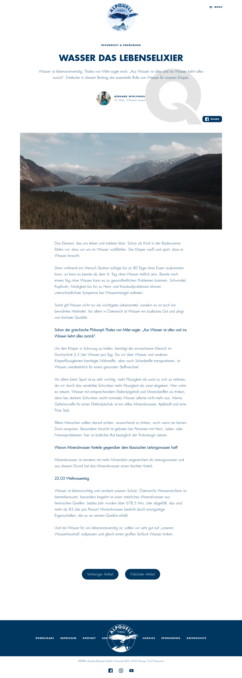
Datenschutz (196, 638)
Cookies (149, 638)
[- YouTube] (131, 671)
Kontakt (89, 638)
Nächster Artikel (142, 574)
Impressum (68, 638)
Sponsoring (171, 638)
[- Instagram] (121, 671)
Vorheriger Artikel (100, 574)
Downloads (45, 638)
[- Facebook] (110, 671)
